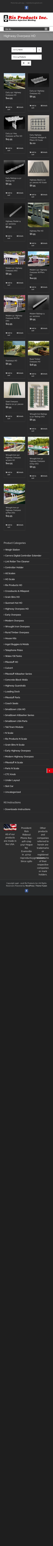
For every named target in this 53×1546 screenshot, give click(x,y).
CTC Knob (10, 774)
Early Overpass (13, 614)
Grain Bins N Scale (15, 744)
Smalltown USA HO (15, 709)
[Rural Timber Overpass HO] (38, 348)
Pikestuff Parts (12, 697)
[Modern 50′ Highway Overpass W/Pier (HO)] (14, 303)
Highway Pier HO (36, 231)
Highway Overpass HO (17, 608)
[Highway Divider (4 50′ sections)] (14, 210)
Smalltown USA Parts (16, 721)
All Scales (10, 573)
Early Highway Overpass (18, 750)
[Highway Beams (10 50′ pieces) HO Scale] (38, 168)
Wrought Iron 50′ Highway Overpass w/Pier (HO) (13, 510)
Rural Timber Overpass (17, 632)
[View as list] (28, 63)
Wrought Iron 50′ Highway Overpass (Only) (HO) (37, 461)
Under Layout (12, 780)
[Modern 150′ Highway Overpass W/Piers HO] (38, 258)
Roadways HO (11, 361)
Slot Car (9, 786)
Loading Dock (12, 691)
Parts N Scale (12, 768)
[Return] (50, 770)
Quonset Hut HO (13, 603)
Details (20, 107)
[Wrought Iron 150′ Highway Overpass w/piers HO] (14, 444)
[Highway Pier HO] (38, 215)
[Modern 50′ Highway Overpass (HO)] (14, 257)
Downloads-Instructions (17, 809)
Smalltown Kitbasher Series (19, 715)
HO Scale (10, 579)
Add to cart (9, 108)
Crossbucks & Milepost (17, 591)
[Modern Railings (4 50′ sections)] (38, 302)
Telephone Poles (14, 650)
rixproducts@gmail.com (34, 3)
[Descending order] (39, 49)
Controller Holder (14, 567)
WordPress (29, 886)
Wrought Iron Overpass (17, 626)
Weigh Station (12, 549)
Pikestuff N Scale (14, 762)
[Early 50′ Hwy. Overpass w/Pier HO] (14, 122)
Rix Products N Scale (16, 739)
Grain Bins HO (12, 597)
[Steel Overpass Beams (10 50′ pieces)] (14, 390)
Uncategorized (13, 792)
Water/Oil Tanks (13, 656)
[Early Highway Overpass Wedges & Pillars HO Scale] (38, 123)
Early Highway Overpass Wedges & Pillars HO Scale (38, 137)
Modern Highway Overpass (19, 756)
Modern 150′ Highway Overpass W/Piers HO (38, 272)
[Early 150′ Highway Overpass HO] (14, 81)
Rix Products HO (13, 585)
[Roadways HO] (14, 349)
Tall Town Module (14, 727)
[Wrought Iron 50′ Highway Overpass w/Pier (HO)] (14, 494)
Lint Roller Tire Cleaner (17, 561)
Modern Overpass (14, 620)
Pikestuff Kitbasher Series (18, 674)
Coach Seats (11, 703)
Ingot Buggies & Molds (17, 644)
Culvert (9, 668)
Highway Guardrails (15, 685)
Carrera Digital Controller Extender (23, 555)
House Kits (10, 638)
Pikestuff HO (11, 662)
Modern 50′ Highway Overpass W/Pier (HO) (14, 318)
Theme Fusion (41, 886)
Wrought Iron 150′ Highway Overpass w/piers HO (13, 457)
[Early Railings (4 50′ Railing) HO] (14, 167)
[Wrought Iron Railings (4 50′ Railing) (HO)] (38, 396)
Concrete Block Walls (16, 679)
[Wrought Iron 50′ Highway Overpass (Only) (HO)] (38, 446)
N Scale (9, 733)
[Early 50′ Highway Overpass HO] (38, 80)
